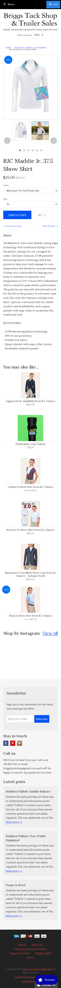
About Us (37, 944)
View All (50, 633)
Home (8, 48)
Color (6, 185)
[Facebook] (5, 743)
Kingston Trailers (20, 953)
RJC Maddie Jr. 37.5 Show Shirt (23, 50)
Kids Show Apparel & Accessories (30, 48)
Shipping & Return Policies (30, 949)
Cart (55, 4)
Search (22, 944)
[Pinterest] (12, 743)
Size (5, 199)
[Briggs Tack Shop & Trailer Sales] (30, 21)
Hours (30, 957)
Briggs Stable (43, 953)
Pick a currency (24, 35)
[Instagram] (19, 743)
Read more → (14, 822)
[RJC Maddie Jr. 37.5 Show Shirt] (21, 131)
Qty (40, 215)
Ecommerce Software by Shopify (30, 977)
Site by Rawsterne (30, 981)
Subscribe (42, 719)
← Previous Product (12, 226)
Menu (10, 4)
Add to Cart (17, 215)
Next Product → (50, 226)
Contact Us (47, 985)
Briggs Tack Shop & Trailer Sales (37, 969)
